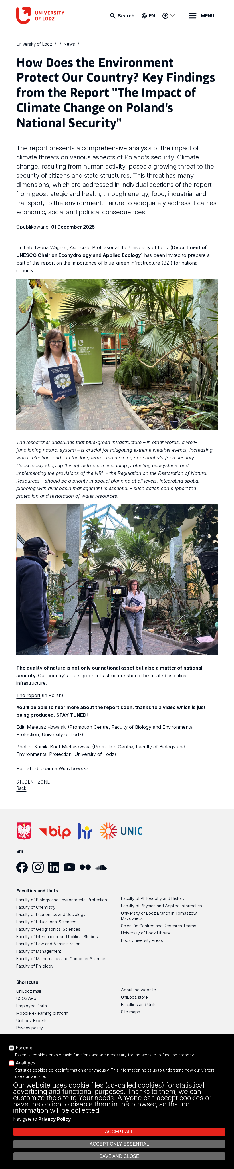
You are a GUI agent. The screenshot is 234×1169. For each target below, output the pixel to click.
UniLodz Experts (32, 1020)
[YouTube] (71, 867)
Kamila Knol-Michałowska (62, 747)
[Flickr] (87, 867)
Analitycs (25, 1063)
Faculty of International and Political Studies (57, 936)
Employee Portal (32, 1005)
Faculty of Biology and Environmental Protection (61, 899)
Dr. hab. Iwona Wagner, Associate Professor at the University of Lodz (92, 247)
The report (28, 695)
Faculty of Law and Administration (48, 943)
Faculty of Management (38, 951)
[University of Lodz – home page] (46, 15)
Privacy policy (29, 1027)
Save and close (119, 1156)
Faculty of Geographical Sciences (48, 929)
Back (21, 788)
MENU (207, 16)
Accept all (119, 1131)
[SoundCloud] (103, 867)
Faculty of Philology (34, 966)
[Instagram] (40, 867)
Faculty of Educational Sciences (46, 921)
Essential (25, 1047)
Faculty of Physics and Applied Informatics (161, 905)
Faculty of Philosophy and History (153, 898)
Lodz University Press (142, 940)
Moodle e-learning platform (42, 1013)
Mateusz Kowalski (46, 727)
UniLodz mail (28, 991)
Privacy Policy (54, 1119)
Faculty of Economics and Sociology (51, 914)
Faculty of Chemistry (35, 907)
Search (126, 16)
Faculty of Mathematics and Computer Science (60, 958)
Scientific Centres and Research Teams (158, 925)
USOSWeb (26, 998)
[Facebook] (24, 867)
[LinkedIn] (56, 867)
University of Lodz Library (145, 932)
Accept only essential (119, 1144)
